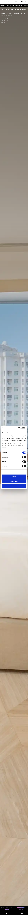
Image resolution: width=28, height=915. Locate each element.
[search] (26, 2)
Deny (14, 486)
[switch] (24, 457)
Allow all (14, 476)
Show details (20, 472)
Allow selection (14, 481)
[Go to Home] (11, 1)
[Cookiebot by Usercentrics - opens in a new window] (20, 428)
